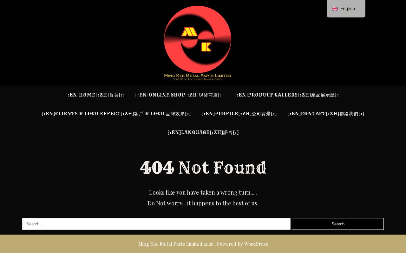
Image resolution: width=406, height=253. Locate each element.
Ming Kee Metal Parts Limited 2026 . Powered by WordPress (203, 244)
